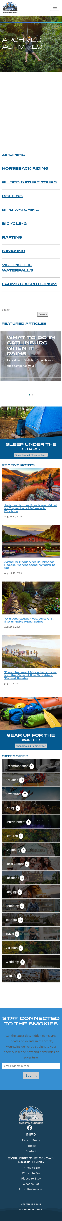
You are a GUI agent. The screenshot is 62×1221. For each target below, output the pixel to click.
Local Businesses (31, 1189)
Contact (31, 1151)
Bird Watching (20, 210)
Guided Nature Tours (29, 182)
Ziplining (13, 155)
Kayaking (13, 251)
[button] (29, 394)
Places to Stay (31, 1178)
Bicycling (14, 223)
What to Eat (31, 1184)
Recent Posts (31, 1140)
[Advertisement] (31, 104)
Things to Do (31, 1167)
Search (6, 309)
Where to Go (31, 1173)
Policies (31, 1146)
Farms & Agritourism (29, 284)
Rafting (12, 237)
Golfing (12, 196)
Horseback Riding (25, 168)
